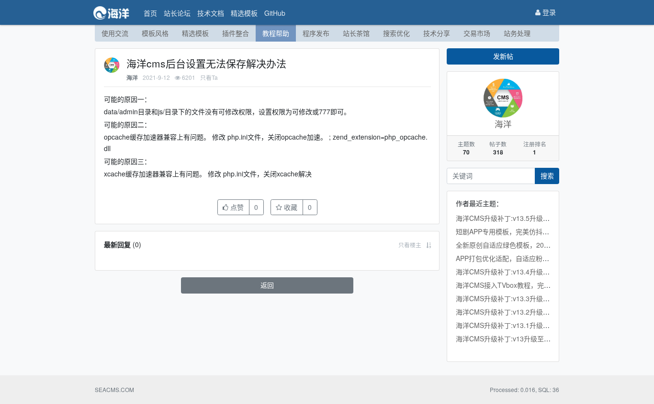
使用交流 (114, 33)
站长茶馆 (356, 33)
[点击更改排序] (428, 244)
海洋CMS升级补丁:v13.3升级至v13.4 (511, 298)
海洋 (132, 78)
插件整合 (235, 33)
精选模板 (244, 13)
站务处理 (517, 33)
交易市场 (476, 33)
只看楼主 (409, 244)
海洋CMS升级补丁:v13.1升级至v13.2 (511, 325)
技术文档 (210, 13)
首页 (150, 13)
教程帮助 (275, 33)
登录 (548, 12)
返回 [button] (267, 285)
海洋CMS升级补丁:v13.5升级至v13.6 (511, 218)
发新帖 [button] (503, 56)
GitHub (274, 13)
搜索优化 (396, 33)
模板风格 (155, 33)
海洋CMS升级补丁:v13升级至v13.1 (508, 338)
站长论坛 (177, 13)
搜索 (547, 175)
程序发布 (316, 33)
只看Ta (209, 77)
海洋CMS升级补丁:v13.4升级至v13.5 (511, 271)
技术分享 (436, 33)
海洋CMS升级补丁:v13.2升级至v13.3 (511, 312)
